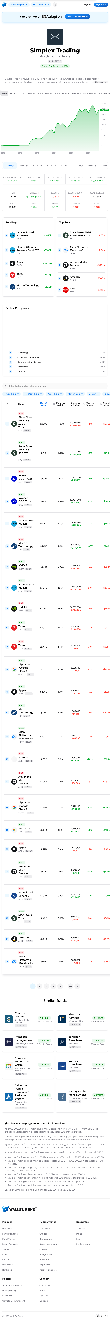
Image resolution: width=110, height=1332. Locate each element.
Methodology (83, 1244)
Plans (79, 1233)
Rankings (7, 1270)
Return (13, 93)
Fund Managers (10, 1233)
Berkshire (44, 1259)
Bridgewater (46, 1254)
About (42, 1290)
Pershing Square (48, 1270)
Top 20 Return (27, 93)
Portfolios (7, 1228)
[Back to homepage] (4, 4)
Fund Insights (18, 4)
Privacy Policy (9, 1290)
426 (70, 986)
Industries (7, 1264)
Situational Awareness (50, 1244)
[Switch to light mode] (102, 1316)
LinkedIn (44, 1301)
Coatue (43, 1249)
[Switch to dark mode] (106, 1316)
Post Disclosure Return (84, 93)
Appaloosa (44, 1264)
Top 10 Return (62, 93)
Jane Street (45, 1228)
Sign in (87, 4)
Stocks (5, 1249)
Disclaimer (7, 1295)
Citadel (43, 1233)
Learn (79, 1239)
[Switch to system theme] (98, 1316)
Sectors (6, 1259)
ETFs (4, 1254)
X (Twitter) (44, 1295)
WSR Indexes (40, 4)
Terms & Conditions (12, 1285)
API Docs (81, 1228)
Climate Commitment (13, 1301)
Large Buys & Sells (11, 1244)
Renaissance (45, 1239)
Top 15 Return (45, 93)
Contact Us (45, 1285)
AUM (4, 93)
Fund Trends (8, 1239)
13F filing (39, 1189)
